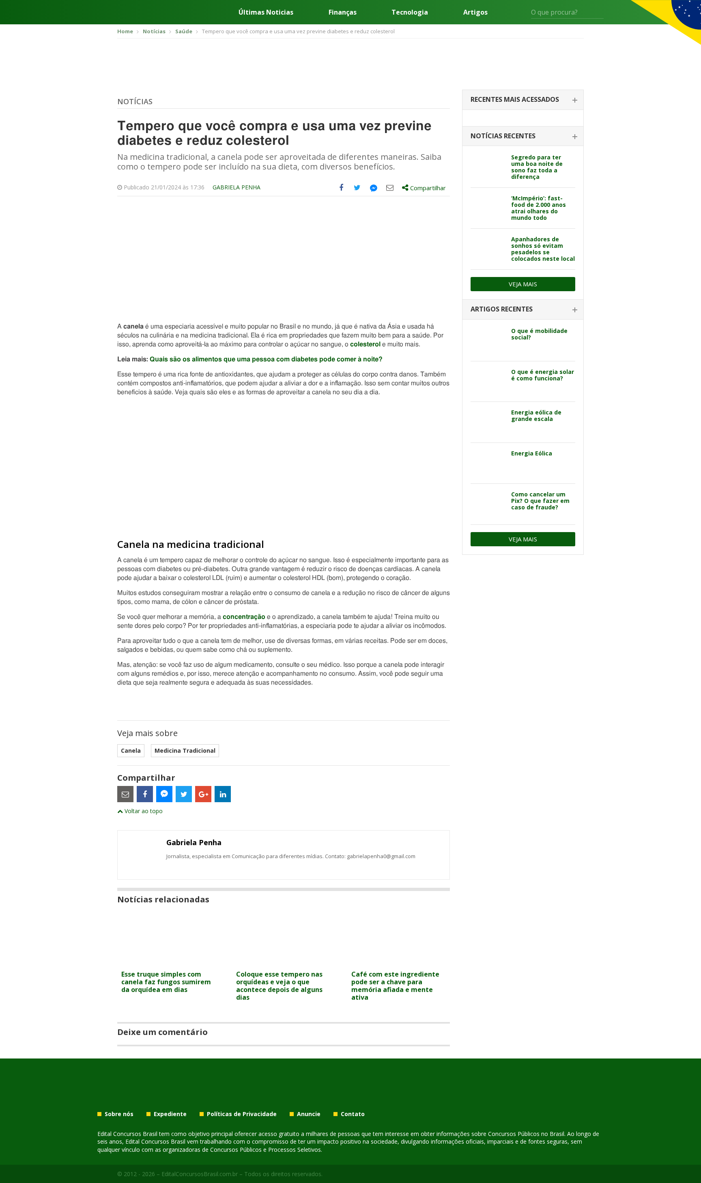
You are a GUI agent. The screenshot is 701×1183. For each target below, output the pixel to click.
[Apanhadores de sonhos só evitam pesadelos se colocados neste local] (488, 249)
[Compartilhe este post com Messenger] (374, 188)
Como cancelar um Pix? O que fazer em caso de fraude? (540, 500)
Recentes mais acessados (515, 99)
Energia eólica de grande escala (536, 415)
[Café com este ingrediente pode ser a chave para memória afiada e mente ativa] (398, 961)
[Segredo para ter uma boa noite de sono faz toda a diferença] (488, 167)
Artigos (475, 12)
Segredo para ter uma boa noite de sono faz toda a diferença (537, 166)
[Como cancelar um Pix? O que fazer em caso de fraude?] (488, 504)
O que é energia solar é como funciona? (542, 375)
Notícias (135, 101)
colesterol (365, 344)
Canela (131, 750)
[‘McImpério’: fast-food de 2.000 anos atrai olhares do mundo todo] (488, 208)
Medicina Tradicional (185, 750)
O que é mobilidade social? (539, 334)
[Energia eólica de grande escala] (488, 422)
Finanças (343, 12)
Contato (353, 1114)
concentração (244, 617)
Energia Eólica (531, 453)
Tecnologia (409, 12)
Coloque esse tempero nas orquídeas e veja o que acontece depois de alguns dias (279, 986)
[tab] (522, 100)
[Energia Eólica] (488, 463)
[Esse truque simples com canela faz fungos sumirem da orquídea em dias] (168, 961)
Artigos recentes (502, 309)
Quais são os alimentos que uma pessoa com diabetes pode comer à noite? (266, 359)
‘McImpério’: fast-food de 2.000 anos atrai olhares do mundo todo (538, 207)
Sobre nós (119, 1114)
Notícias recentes (503, 135)
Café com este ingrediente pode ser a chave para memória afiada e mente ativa (395, 986)
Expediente (170, 1114)
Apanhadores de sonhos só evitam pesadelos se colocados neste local (543, 248)
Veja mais (523, 284)
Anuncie (308, 1114)
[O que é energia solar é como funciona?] (488, 382)
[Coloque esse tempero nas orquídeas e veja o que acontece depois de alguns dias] (283, 961)
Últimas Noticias (266, 12)
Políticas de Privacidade (242, 1114)
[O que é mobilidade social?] (488, 341)
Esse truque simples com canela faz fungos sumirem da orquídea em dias (166, 982)
